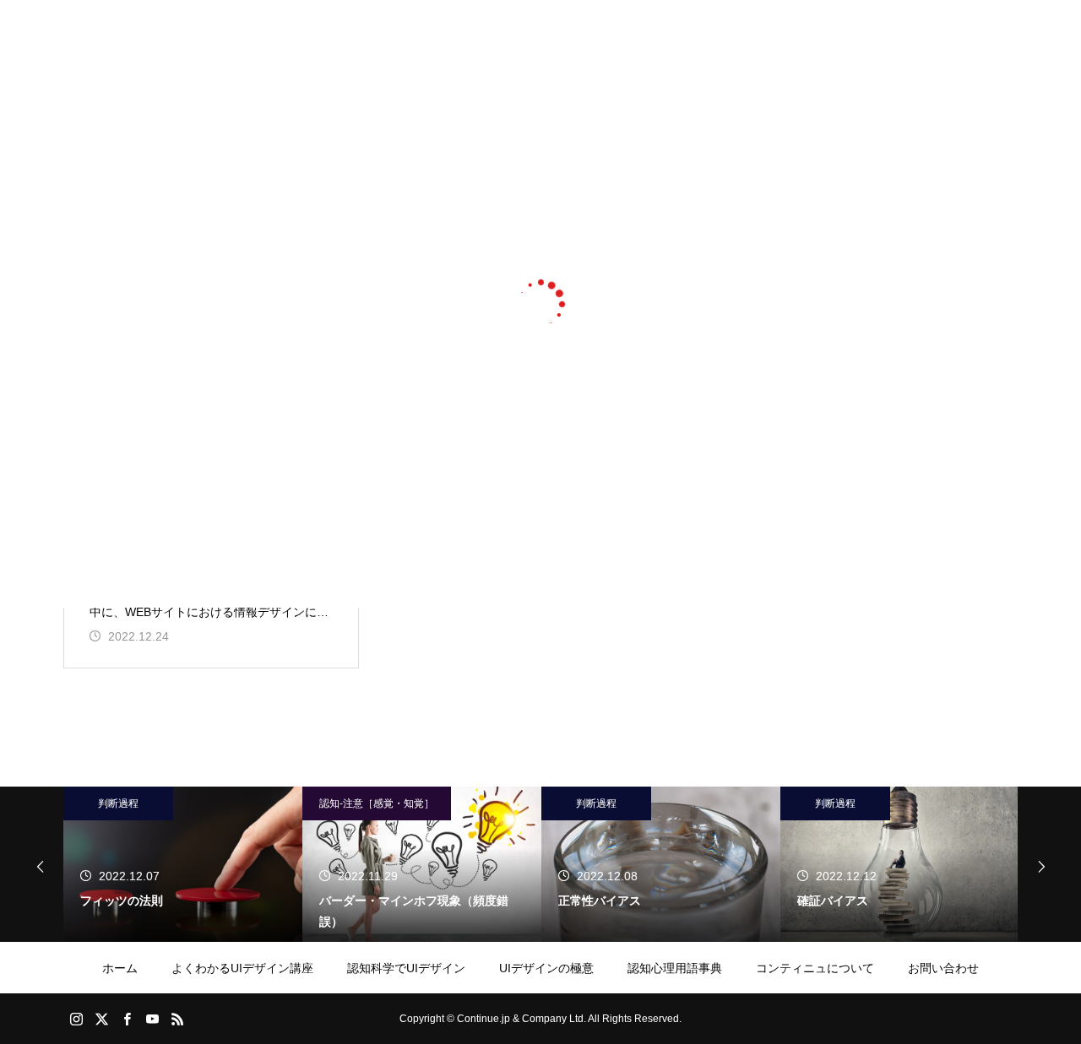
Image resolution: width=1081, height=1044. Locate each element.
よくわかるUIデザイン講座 (242, 968)
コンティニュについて (815, 968)
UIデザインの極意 (546, 968)
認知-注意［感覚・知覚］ (376, 803)
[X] (101, 1018)
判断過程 (118, 803)
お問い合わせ (943, 968)
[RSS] (177, 1018)
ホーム (120, 968)
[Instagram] (76, 1018)
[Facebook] (126, 1018)
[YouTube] (152, 1018)
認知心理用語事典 (674, 968)
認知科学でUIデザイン (406, 968)
